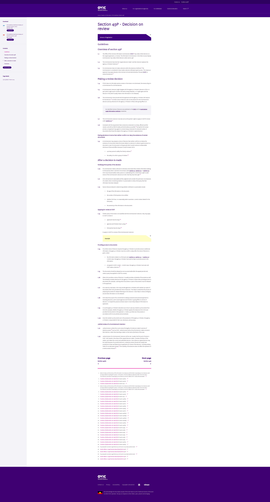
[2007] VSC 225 (112, 449)
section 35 (146, 170)
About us (124, 8)
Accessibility (116, 484)
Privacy (108, 484)
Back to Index (7, 67)
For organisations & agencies (140, 8)
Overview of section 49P (10, 55)
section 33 (132, 170)
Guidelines (6, 52)
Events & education (172, 8)
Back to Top (263, 497)
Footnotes (6, 63)
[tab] (124, 37)
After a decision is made (10, 60)
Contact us (177, 2)
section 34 (138, 170)
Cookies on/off (184, 2)
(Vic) (109, 379)
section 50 (109, 121)
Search (185, 8)
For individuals (158, 8)
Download (10, 30)
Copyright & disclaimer (128, 484)
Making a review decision (10, 57)
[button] (124, 37)
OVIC (134, 109)
